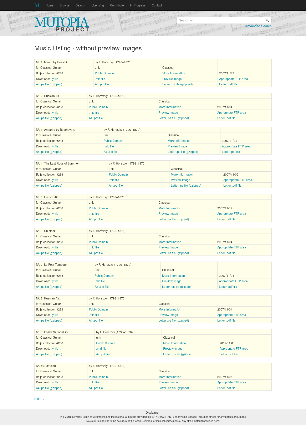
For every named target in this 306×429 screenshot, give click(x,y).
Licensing (97, 5)
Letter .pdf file (228, 84)
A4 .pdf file (102, 84)
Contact (157, 5)
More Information (173, 73)
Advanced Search (258, 26)
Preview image (172, 79)
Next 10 (39, 399)
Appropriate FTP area (233, 79)
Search (80, 5)
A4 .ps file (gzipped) (49, 84)
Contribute (117, 5)
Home (49, 5)
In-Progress (138, 5)
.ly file (54, 79)
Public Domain (104, 73)
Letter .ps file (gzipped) (177, 84)
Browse (65, 5)
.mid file (100, 79)
